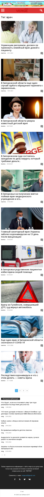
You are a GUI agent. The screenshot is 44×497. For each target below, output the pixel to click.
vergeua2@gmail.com (28, 475)
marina (3, 53)
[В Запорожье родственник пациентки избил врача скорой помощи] (22, 256)
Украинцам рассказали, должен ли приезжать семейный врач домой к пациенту (20, 48)
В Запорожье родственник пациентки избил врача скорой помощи (21, 270)
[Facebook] (14, 479)
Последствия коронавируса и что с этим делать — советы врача (19, 376)
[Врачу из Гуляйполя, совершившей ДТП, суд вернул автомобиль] (22, 292)
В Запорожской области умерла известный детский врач (18, 122)
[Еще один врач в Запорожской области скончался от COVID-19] (22, 327)
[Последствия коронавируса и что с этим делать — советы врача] (22, 362)
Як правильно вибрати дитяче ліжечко (16, 430)
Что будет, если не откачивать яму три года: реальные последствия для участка (19, 403)
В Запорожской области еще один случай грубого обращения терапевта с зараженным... (22, 85)
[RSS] (19, 479)
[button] (40, 10)
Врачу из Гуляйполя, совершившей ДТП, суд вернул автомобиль (20, 306)
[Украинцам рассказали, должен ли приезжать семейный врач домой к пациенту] (22, 32)
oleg (2, 407)
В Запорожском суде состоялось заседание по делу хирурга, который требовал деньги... (20, 159)
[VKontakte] (29, 479)
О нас (22, 491)
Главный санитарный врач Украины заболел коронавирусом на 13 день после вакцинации (20, 234)
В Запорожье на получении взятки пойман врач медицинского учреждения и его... (19, 196)
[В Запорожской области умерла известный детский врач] (22, 108)
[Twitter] (24, 479)
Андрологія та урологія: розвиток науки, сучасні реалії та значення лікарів (20, 438)
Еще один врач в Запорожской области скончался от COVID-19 (22, 341)
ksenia (3, 126)
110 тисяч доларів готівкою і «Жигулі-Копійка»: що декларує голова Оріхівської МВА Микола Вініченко (21, 413)
